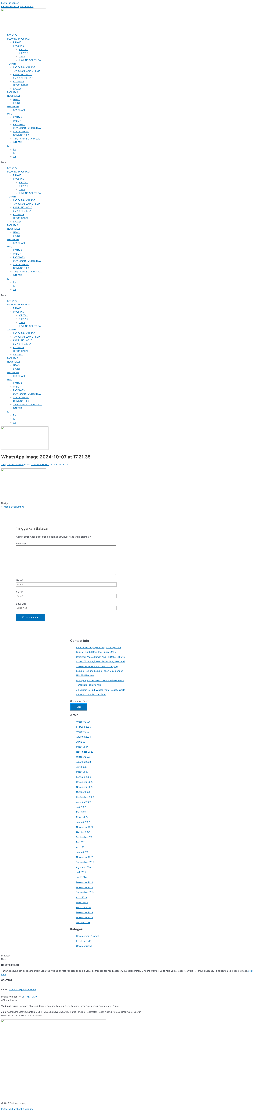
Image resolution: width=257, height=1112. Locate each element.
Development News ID (88, 936)
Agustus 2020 (83, 867)
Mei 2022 (81, 812)
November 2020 (84, 857)
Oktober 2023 (83, 756)
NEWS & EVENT (15, 95)
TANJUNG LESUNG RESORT (28, 70)
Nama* (19, 580)
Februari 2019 (83, 907)
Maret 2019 (82, 902)
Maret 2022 (82, 817)
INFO (9, 113)
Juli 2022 (81, 807)
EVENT (16, 103)
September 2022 (85, 797)
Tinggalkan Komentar (12, 464)
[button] (128, 162)
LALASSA (18, 88)
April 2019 (81, 897)
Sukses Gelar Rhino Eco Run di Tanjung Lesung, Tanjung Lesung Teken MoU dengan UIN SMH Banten (99, 671)
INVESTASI (19, 45)
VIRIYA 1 (23, 49)
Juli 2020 (81, 872)
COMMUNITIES (21, 135)
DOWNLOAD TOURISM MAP (27, 128)
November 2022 (84, 787)
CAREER (17, 142)
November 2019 (84, 887)
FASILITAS (12, 92)
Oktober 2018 (83, 922)
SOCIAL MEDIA (21, 131)
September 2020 (85, 862)
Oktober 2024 (83, 731)
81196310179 (30, 996)
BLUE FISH (18, 81)
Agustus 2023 (83, 761)
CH (14, 156)
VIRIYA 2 (23, 53)
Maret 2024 (82, 746)
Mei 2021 (81, 842)
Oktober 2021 (83, 832)
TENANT (11, 63)
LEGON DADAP (21, 85)
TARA (22, 56)
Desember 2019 (84, 882)
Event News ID (83, 941)
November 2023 (84, 751)
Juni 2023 (81, 767)
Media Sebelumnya (12, 506)
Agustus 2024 (83, 736)
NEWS (16, 99)
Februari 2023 (83, 776)
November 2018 (84, 917)
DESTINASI (13, 106)
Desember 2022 (84, 782)
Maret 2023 (82, 771)
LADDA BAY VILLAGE (24, 67)
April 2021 (81, 847)
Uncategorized (84, 946)
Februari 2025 (83, 726)
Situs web (21, 603)
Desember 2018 (84, 912)
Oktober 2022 (83, 792)
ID (8, 145)
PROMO (17, 42)
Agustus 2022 (83, 802)
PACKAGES (19, 124)
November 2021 (84, 827)
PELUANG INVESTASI (18, 38)
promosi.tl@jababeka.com (22, 989)
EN (14, 149)
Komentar (21, 543)
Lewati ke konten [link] (10, 2)
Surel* (19, 592)
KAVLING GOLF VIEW (30, 60)
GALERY (17, 120)
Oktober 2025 (83, 721)
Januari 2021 (83, 852)
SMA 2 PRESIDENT (23, 78)
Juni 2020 (81, 877)
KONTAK (17, 117)
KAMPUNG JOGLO (22, 74)
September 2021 (85, 837)
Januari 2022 (83, 822)
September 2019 (85, 892)
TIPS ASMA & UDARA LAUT (27, 138)
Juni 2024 (81, 741)
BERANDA (12, 35)
